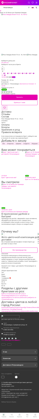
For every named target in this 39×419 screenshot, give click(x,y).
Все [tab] (4, 143)
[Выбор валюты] (29, 7)
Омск (7, 307)
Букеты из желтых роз (14, 297)
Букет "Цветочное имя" (9, 176)
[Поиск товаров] (29, 3)
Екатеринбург (22, 307)
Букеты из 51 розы (17, 295)
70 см (6, 62)
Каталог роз (26, 297)
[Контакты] (36, 7)
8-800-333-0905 (8, 330)
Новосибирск (12, 311)
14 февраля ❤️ (6, 278)
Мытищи (35, 311)
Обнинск (34, 307)
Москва (29, 311)
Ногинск (18, 311)
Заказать (19, 97)
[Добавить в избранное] (4, 107)
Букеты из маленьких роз (9, 294)
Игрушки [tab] (34, 143)
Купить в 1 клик (19, 102)
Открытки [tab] (10, 143)
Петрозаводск (8, 7)
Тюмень (29, 307)
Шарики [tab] (18, 143)
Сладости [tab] (26, 143)
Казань (3, 307)
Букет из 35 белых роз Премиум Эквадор (14, 210)
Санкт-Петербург (11, 309)
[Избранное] (33, 3)
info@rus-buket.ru (9, 334)
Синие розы (9, 299)
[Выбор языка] (33, 7)
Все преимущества (19, 250)
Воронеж (24, 311)
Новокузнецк (13, 307)
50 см (3, 62)
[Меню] (36, 3)
